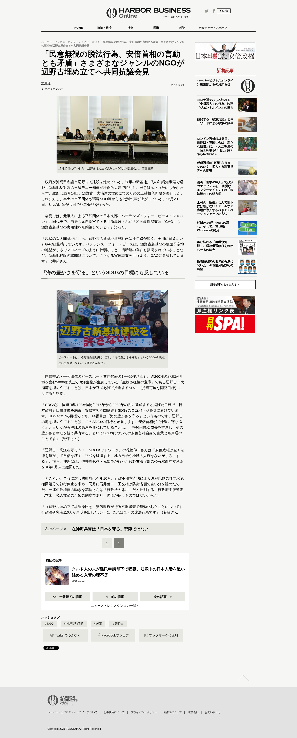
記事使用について (114, 712)
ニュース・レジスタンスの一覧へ (115, 605)
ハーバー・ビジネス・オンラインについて (72, 712)
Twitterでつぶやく (68, 635)
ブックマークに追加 (161, 635)
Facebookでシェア (115, 635)
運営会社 (193, 712)
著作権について (172, 712)
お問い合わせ (213, 712)
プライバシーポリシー (144, 712)
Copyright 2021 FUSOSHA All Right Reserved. (74, 728)
